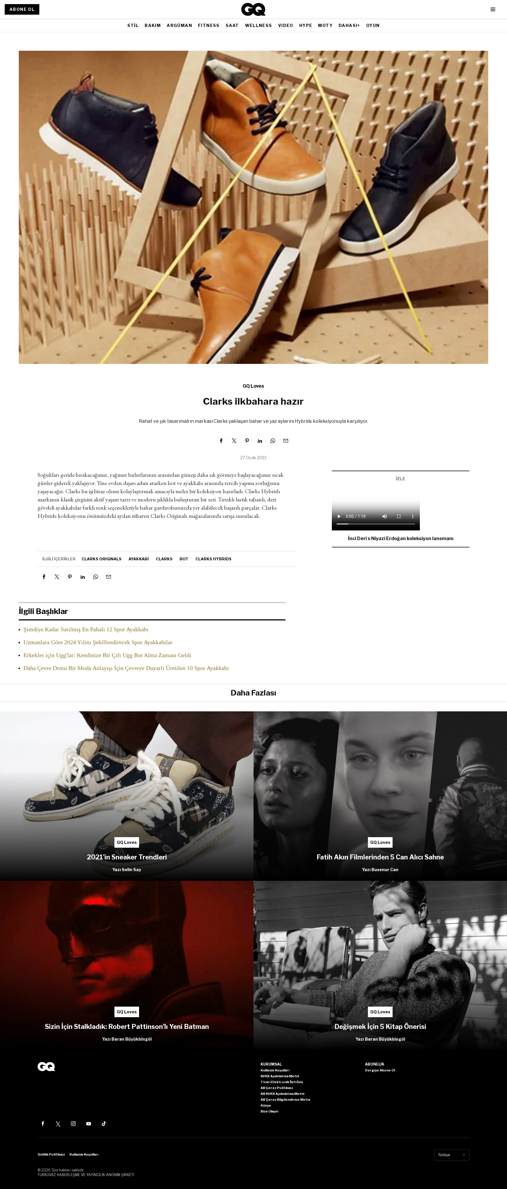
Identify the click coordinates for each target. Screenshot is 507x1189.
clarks (164, 559)
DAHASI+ (349, 25)
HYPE (305, 25)
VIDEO (285, 25)
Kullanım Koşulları (84, 1154)
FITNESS (209, 25)
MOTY (325, 25)
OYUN (373, 25)
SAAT (232, 25)
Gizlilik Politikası (51, 1154)
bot (184, 559)
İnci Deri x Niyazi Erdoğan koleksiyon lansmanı (400, 538)
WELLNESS (258, 25)
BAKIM (153, 25)
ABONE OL (22, 9)
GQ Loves (253, 386)
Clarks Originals (101, 559)
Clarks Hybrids (213, 559)
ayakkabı (139, 559)
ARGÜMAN (179, 25)
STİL (133, 25)
